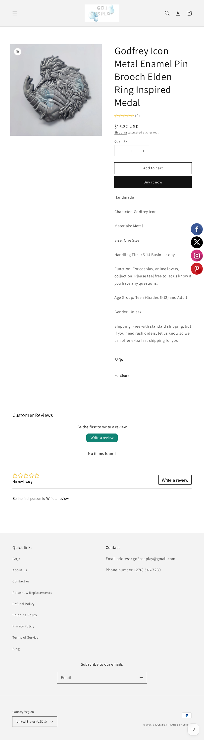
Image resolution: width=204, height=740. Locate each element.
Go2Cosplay (160, 724)
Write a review (102, 437)
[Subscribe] (141, 677)
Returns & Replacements (32, 592)
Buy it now (153, 182)
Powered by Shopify (180, 724)
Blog (16, 649)
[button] (14, 13)
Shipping (120, 132)
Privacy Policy (23, 626)
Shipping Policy (24, 615)
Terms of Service (25, 637)
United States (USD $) (31, 721)
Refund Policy (23, 604)
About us (19, 570)
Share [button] (124, 375)
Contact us (21, 581)
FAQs (118, 359)
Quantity (120, 141)
